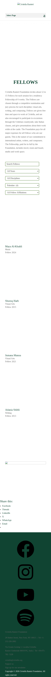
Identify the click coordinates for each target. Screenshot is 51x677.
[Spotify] (25, 627)
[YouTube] (25, 604)
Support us (9, 664)
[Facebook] (25, 559)
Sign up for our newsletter (15, 668)
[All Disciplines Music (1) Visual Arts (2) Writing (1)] (22, 178)
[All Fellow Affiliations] (22, 192)
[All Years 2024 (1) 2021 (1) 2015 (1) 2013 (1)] (22, 171)
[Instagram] (25, 582)
